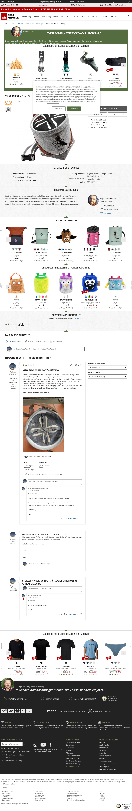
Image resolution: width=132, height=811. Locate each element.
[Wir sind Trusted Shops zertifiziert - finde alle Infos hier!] (104, 698)
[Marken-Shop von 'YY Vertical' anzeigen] (8, 103)
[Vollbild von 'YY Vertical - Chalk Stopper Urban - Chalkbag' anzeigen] (19, 102)
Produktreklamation (73, 756)
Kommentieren (73, 519)
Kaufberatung (6, 795)
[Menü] (130, 804)
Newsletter (102, 750)
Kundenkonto (103, 748)
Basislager (10, 2)
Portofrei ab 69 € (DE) (11, 5)
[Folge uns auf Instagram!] (37, 745)
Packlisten (5, 797)
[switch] (126, 808)
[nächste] (123, 65)
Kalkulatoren (6, 793)
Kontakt (68, 750)
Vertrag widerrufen (72, 766)
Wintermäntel (39, 797)
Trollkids (102, 800)
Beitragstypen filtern (96, 363)
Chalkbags (39, 24)
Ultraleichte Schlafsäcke (74, 795)
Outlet (98, 16)
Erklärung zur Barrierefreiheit (108, 764)
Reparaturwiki (111, 769)
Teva (101, 792)
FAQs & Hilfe (70, 748)
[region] (66, 97)
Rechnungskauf (42, 5)
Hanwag (102, 797)
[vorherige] (8, 65)
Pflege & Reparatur (8, 798)
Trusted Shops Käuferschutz (100, 127)
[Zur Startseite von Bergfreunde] (10, 16)
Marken (91, 16)
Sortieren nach (94, 372)
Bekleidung (26, 16)
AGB (67, 758)
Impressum (102, 758)
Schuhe (36, 16)
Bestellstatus (70, 745)
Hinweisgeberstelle (105, 761)
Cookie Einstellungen (73, 761)
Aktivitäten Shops (7, 792)
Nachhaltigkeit (103, 767)
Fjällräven (102, 798)
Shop (3, 2)
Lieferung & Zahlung (73, 742)
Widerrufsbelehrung (73, 764)
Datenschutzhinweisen (53, 103)
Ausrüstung (46, 16)
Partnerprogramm (104, 756)
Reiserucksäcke (72, 793)
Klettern (56, 16)
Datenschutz (74, 758)
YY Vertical (12, 96)
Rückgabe (69, 753)
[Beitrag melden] (81, 365)
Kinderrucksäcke (72, 797)
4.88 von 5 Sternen (114, 5)
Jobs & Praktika (103, 745)
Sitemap (26, 803)
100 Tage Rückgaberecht (77, 5)
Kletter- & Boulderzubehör (26, 24)
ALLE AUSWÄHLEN (74, 108)
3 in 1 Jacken (39, 792)
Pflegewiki (102, 769)
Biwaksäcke (70, 798)
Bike (63, 16)
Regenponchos (39, 795)
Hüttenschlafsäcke (73, 792)
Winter (69, 16)
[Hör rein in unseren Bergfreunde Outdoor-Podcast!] (51, 745)
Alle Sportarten (79, 16)
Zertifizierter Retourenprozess (103, 711)
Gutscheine (102, 753)
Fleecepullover (39, 800)
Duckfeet (102, 793)
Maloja (101, 795)
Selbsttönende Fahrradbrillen (76, 800)
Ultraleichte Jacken (40, 798)
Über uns (101, 742)
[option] (48, 131)
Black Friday (6, 800)
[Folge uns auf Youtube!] (45, 745)
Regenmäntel (39, 793)
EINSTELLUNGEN (58, 108)
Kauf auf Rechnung (97, 125)
